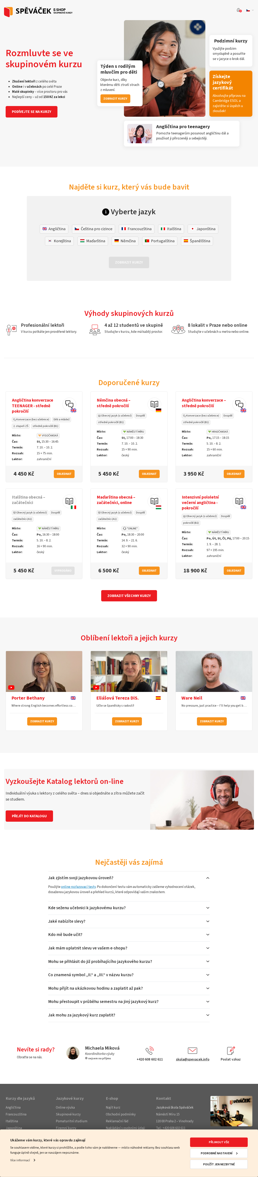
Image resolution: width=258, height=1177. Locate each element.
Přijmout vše (219, 1142)
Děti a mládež (62, 419)
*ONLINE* (132, 529)
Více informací (20, 1160)
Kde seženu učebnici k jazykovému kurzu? (87, 908)
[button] (249, 10)
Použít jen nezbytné (219, 1164)
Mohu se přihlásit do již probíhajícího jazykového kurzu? (100, 962)
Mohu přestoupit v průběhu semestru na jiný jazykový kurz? (103, 1002)
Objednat (64, 474)
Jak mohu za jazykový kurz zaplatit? (81, 1015)
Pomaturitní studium (71, 1121)
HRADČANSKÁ (219, 432)
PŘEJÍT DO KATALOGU (29, 816)
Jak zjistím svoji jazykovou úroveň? (80, 878)
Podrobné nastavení (216, 1153)
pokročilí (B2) (191, 523)
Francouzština (16, 1114)
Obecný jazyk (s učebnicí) (116, 416)
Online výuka (65, 1107)
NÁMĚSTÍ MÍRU (135, 432)
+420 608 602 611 (173, 1128)
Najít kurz (113, 1107)
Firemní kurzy (66, 1128)
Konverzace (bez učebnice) (32, 419)
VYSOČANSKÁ (49, 436)
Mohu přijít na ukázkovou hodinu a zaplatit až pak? (95, 988)
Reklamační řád (117, 1121)
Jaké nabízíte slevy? (66, 921)
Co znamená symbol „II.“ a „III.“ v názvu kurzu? (90, 975)
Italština (12, 1121)
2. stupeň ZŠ (20, 426)
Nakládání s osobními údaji (125, 1128)
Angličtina (13, 1107)
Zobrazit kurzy (42, 721)
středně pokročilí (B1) (45, 426)
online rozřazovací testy (78, 886)
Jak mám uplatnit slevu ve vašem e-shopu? (87, 948)
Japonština (14, 1128)
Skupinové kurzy (68, 1114)
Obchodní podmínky (121, 1114)
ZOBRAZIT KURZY (115, 99)
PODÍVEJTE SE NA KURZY (31, 111)
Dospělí (140, 416)
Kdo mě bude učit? (65, 935)
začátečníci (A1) (22, 519)
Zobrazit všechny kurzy (129, 595)
